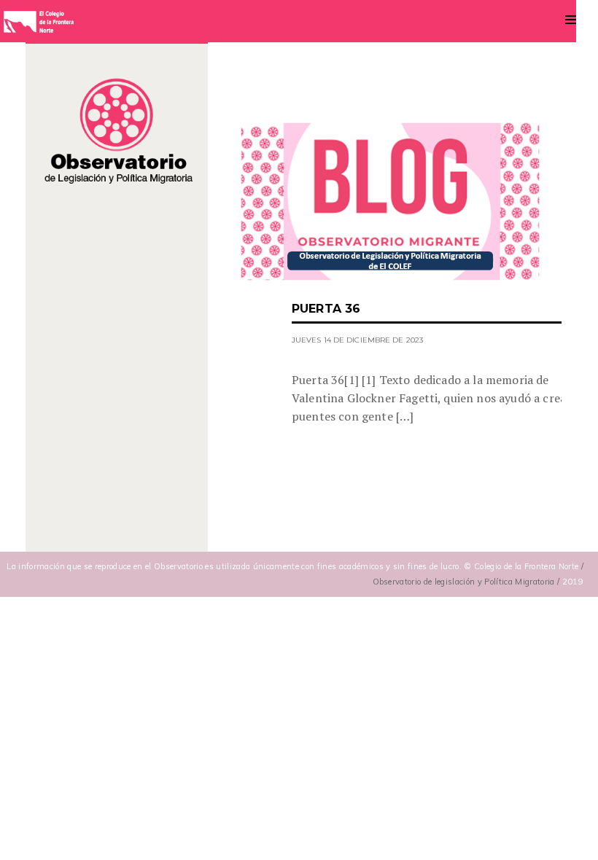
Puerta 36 (326, 309)
